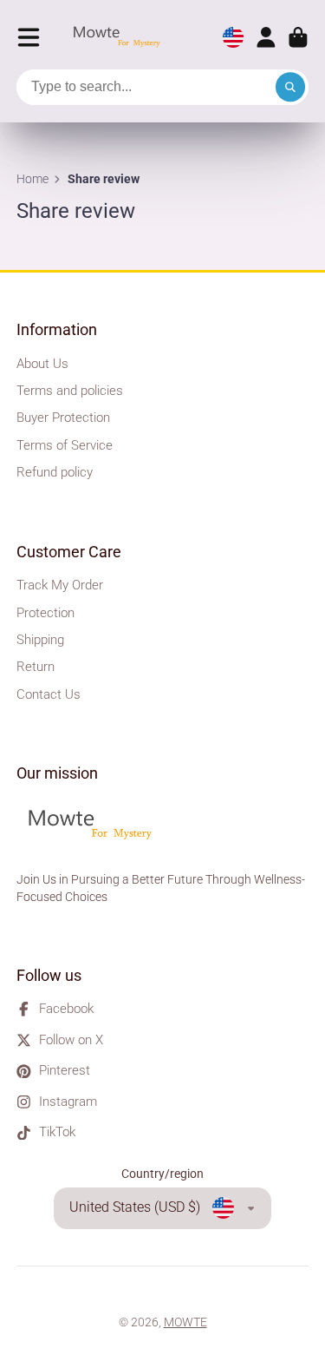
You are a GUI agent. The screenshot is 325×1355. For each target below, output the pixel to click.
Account (266, 37)
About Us (42, 364)
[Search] (290, 87)
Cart (298, 37)
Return (35, 666)
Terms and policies (69, 390)
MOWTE (185, 1322)
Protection (45, 613)
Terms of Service (64, 445)
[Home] (121, 37)
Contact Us (48, 694)
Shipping (40, 640)
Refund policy (54, 472)
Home (32, 179)
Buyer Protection (63, 417)
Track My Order (59, 585)
